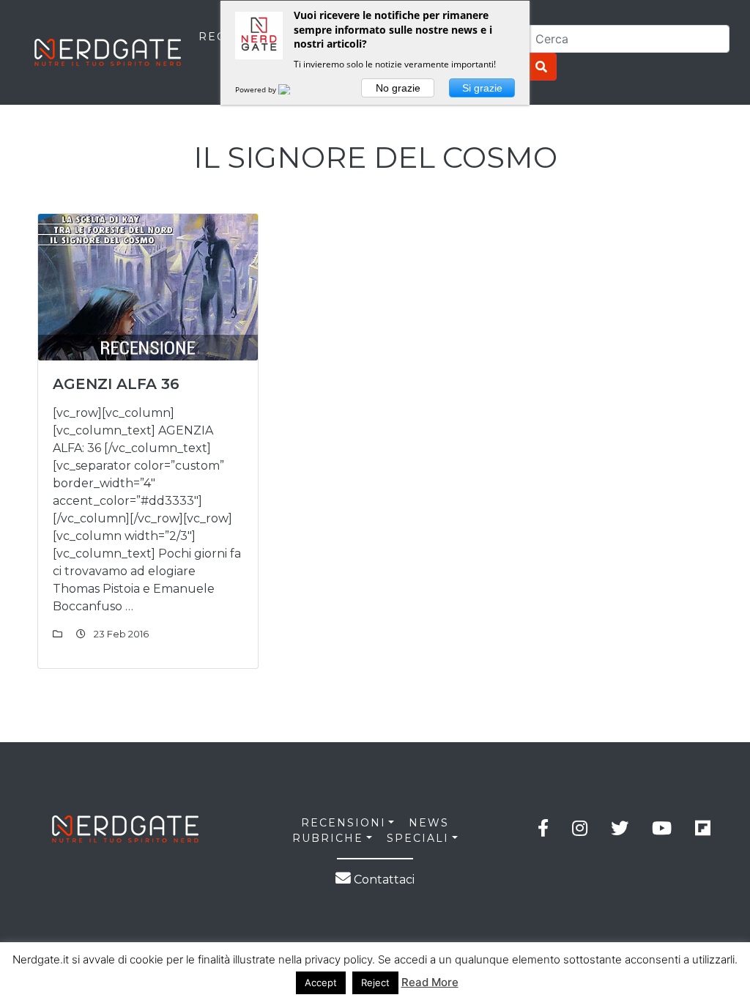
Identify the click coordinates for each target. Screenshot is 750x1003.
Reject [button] (375, 982)
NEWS (429, 822)
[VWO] (293, 89)
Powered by (256, 89)
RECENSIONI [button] (343, 822)
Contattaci (383, 880)
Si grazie (482, 88)
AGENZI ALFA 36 (116, 384)
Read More (429, 982)
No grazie (398, 88)
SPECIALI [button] (418, 838)
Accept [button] (321, 982)
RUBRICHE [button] (327, 838)
